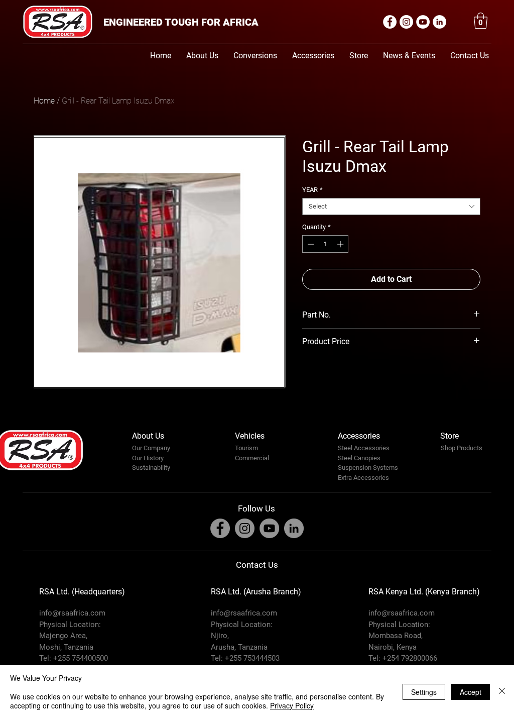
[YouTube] (423, 22)
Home (44, 101)
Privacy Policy (292, 705)
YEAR (312, 189)
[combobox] (391, 206)
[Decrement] (310, 244)
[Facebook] (390, 22)
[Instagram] (406, 22)
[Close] (502, 691)
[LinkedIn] (439, 22)
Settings (424, 692)
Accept (470, 692)
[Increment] (341, 244)
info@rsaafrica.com (72, 613)
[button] (480, 21)
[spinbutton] (325, 244)
